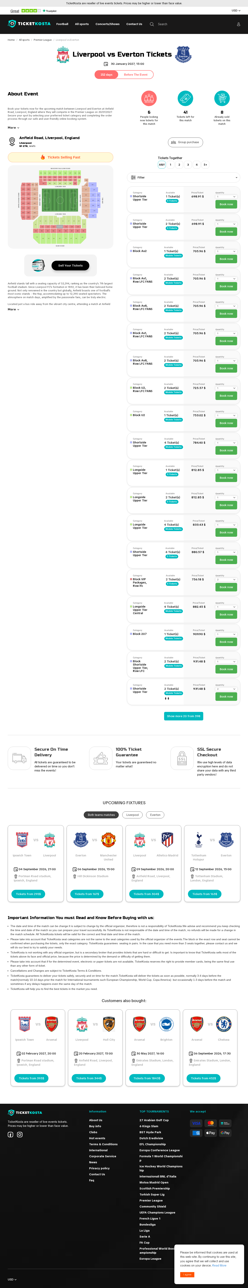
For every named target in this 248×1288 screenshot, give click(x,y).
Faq (91, 1180)
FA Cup (145, 1243)
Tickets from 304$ (146, 894)
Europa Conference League (160, 1150)
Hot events (97, 1138)
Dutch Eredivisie (151, 1138)
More (12, 127)
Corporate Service (102, 1156)
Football (62, 24)
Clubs (93, 1132)
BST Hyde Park (150, 1132)
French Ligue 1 (150, 1218)
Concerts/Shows (108, 24)
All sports (82, 24)
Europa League (150, 1259)
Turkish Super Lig (152, 1194)
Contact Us (134, 24)
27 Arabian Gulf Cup (154, 1120)
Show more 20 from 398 (183, 716)
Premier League (43, 40)
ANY (162, 164)
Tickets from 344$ (89, 1078)
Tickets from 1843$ (146, 1078)
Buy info (95, 1126)
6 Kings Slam (149, 1126)
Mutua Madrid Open (154, 1182)
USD (234, 10)
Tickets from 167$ (87, 894)
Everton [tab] (155, 815)
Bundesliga (148, 1225)
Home (11, 40)
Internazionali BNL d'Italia (158, 1176)
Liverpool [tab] (132, 815)
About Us (95, 1120)
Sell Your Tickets (70, 265)
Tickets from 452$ (203, 1078)
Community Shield (153, 1206)
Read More (219, 1265)
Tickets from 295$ (28, 894)
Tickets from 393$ (31, 1078)
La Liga (145, 1231)
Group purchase (188, 142)
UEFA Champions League (158, 1212)
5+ (205, 164)
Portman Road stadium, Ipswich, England (32, 878)
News (93, 1162)
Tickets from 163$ (204, 894)
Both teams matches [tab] (101, 815)
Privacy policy (99, 1168)
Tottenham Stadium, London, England (206, 878)
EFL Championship (153, 1144)
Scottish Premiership (155, 1188)
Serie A (145, 1237)
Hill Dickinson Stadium (93, 876)
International (98, 1150)
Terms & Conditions (103, 1144)
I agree (187, 1274)
